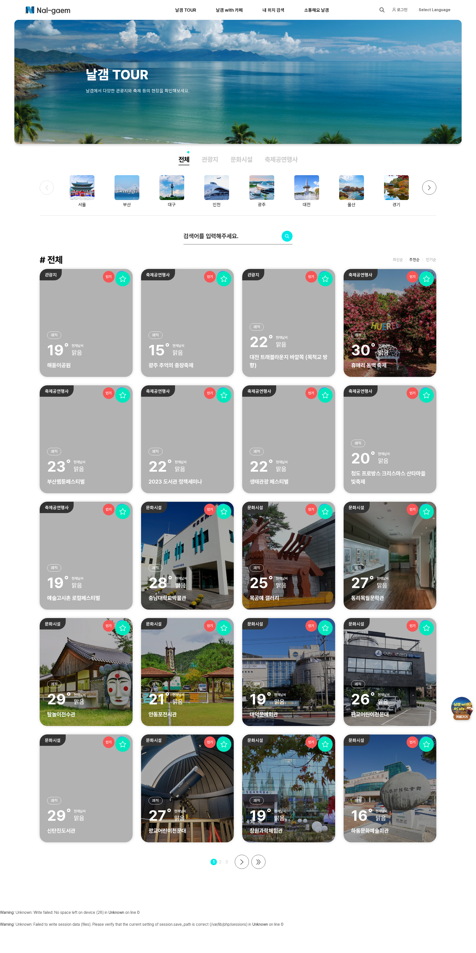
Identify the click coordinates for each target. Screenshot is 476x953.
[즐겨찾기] (122, 278)
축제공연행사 (281, 159)
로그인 (402, 9)
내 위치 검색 (273, 10)
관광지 (210, 159)
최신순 (398, 259)
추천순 (414, 259)
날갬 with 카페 (229, 10)
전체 (183, 159)
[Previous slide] (47, 188)
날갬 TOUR (185, 10)
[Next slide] (429, 188)
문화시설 (241, 159)
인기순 (431, 259)
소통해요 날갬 (316, 10)
